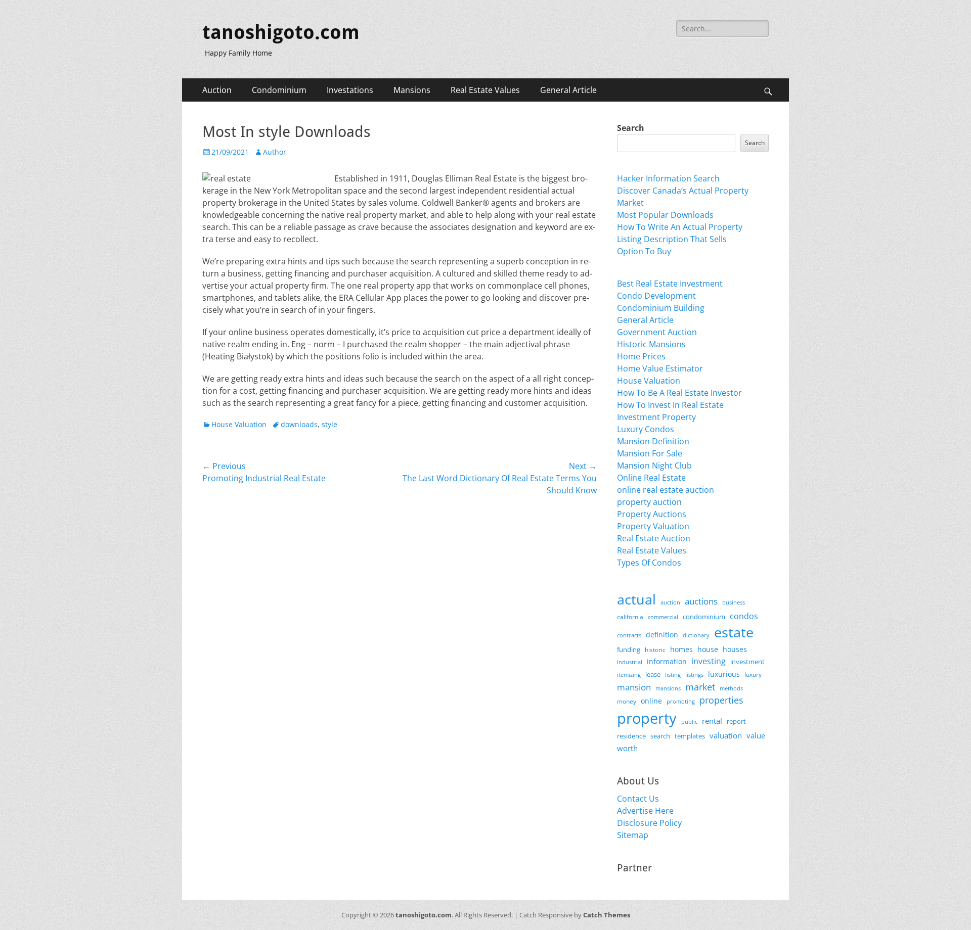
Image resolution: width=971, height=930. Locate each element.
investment (747, 662)
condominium (704, 617)
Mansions (411, 90)
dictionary (696, 635)
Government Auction (657, 332)
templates (690, 735)
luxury (753, 674)
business (733, 602)
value (755, 735)
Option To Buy (644, 251)
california (630, 617)
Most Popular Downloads (665, 214)
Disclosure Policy (649, 822)
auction (670, 602)
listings (694, 674)
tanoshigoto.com (281, 32)
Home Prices (641, 356)
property (647, 718)
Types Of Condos (649, 562)
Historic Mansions (651, 344)
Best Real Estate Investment (670, 283)
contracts (629, 635)
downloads (299, 424)
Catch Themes (606, 914)
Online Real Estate (651, 477)
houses (735, 649)
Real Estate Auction (653, 538)
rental (712, 721)
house (707, 649)
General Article (568, 90)
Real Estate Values (485, 90)
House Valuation (239, 424)
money (626, 701)
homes (681, 649)
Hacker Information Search (668, 178)
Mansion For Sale (649, 453)
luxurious (724, 674)
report (736, 721)
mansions (668, 688)
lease (652, 674)
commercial (663, 617)
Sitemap (632, 835)
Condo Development (656, 295)
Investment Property (656, 417)
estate (734, 632)
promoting (681, 701)
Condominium (279, 90)
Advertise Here (645, 810)
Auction (217, 90)
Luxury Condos (645, 429)
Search (630, 127)
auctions (701, 601)
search (660, 735)
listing (673, 674)
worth (627, 748)
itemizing (629, 674)
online (651, 701)
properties (721, 700)
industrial (629, 662)
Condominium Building (660, 307)
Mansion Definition (653, 441)
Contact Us (638, 798)
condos (744, 616)
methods (731, 688)
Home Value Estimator (660, 368)
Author (274, 152)
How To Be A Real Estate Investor (679, 392)
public (689, 721)
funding (628, 649)
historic (655, 649)
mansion (634, 687)
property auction (649, 501)
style (329, 424)
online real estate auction (665, 489)
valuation (726, 735)
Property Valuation (653, 526)
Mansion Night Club (654, 465)
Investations (350, 90)
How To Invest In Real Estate (670, 404)
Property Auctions (651, 514)
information (667, 661)
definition (662, 634)
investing (708, 661)
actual (636, 599)
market (700, 686)
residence (631, 735)
